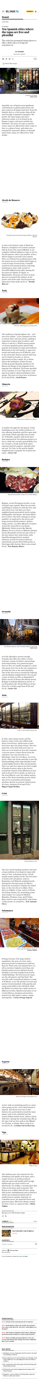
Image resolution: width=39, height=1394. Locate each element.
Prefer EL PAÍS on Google (11, 63)
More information (6, 1252)
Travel (5, 17)
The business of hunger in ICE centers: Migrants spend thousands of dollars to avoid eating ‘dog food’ (19, 1333)
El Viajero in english (7, 1244)
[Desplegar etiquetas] (36, 1244)
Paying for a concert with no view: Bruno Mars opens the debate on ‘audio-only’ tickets (19, 1374)
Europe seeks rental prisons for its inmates (19, 1322)
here (26, 1256)
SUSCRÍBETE (30, 11)
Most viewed (6, 1349)
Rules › (35, 1221)
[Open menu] (3, 11)
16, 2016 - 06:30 (19, 54)
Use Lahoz (14, 1233)
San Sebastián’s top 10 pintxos (23, 1231)
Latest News (5, 22)
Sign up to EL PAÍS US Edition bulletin (14, 1213)
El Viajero (5, 26)
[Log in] (35, 11)
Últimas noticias (7, 1318)
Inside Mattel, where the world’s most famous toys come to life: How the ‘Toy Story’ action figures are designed (19, 1327)
